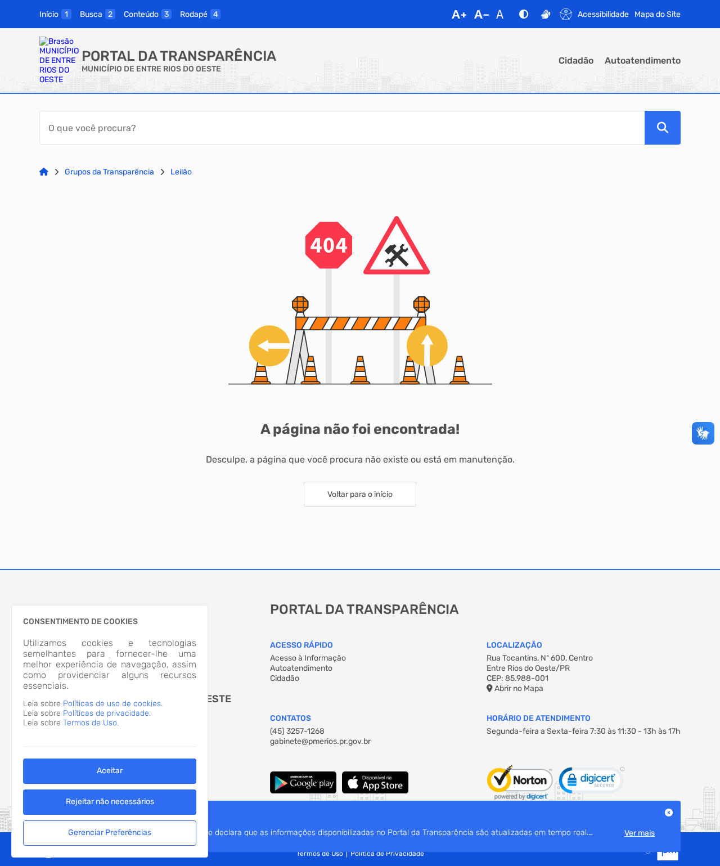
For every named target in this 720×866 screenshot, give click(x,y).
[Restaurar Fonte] (503, 14)
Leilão (181, 172)
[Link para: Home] (43, 172)
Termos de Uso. (91, 723)
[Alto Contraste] (524, 14)
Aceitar (110, 770)
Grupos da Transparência (109, 172)
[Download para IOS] (375, 791)
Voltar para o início (360, 494)
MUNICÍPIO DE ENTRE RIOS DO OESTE (151, 69)
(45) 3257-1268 (297, 731)
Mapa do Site (657, 14)
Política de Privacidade (387, 854)
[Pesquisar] (663, 128)
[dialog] (109, 731)
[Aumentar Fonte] (459, 14)
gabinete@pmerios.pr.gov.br (320, 741)
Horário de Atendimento (539, 718)
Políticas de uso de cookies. (113, 703)
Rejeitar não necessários (110, 801)
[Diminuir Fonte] (481, 14)
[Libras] (545, 14)
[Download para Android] (303, 791)
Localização (514, 645)
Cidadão (576, 60)
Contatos (290, 718)
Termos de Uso (319, 854)
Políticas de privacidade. (107, 713)
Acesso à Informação (308, 658)
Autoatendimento (643, 60)
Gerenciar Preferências (109, 832)
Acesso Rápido (301, 645)
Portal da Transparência (179, 56)
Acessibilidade (603, 14)
